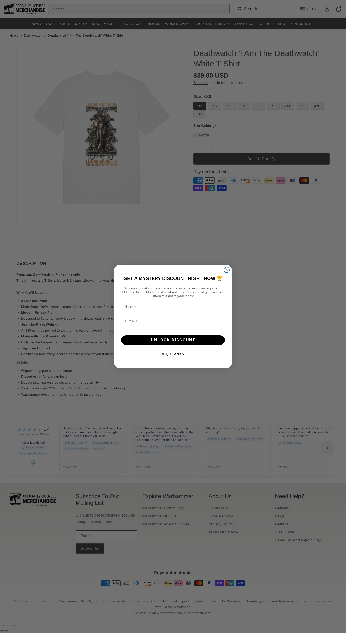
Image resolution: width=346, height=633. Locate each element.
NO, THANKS (173, 354)
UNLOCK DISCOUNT (173, 340)
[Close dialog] (226, 270)
